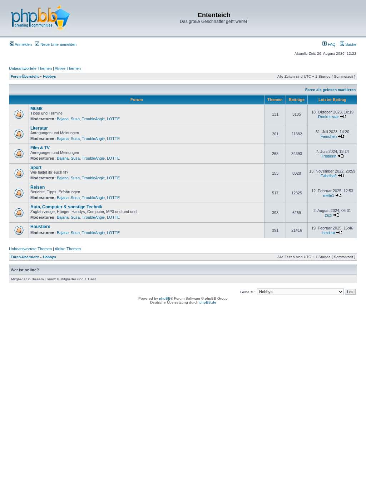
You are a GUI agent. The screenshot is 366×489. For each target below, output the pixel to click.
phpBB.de (207, 302)
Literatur (39, 128)
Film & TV (40, 147)
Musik (36, 108)
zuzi (328, 215)
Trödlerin (328, 156)
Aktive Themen (68, 68)
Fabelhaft (329, 176)
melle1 (328, 195)
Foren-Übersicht (25, 76)
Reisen (37, 187)
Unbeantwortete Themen (30, 68)
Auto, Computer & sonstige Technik (66, 206)
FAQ (331, 44)
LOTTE (113, 119)
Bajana (63, 119)
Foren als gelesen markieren (330, 90)
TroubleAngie (93, 119)
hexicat (328, 233)
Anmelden (23, 44)
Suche (350, 44)
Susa (75, 119)
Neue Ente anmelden (57, 44)
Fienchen (329, 136)
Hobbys (49, 76)
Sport (35, 167)
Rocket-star (328, 117)
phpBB (164, 298)
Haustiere (40, 226)
